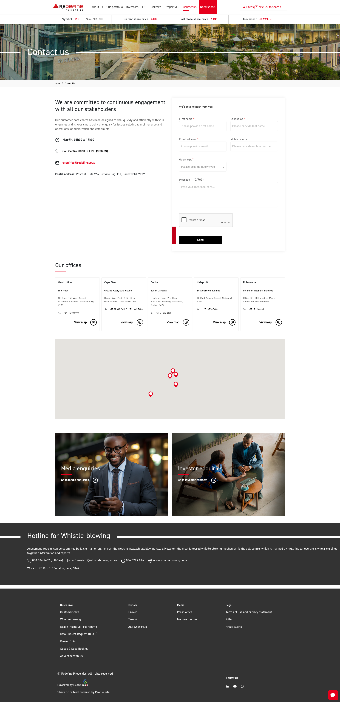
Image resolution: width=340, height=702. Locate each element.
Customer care (69, 612)
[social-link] (227, 686)
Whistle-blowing (70, 619)
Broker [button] (132, 612)
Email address (189, 139)
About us (97, 7)
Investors (132, 7)
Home (57, 83)
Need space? (208, 7)
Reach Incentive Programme (78, 627)
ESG (144, 7)
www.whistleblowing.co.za (170, 560)
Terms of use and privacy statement (249, 612)
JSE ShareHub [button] (137, 627)
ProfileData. (102, 692)
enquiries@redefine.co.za (79, 163)
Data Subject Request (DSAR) (78, 634)
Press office (184, 612)
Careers (156, 7)
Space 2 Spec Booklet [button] (74, 649)
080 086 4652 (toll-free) (47, 560)
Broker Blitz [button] (68, 641)
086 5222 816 (135, 560)
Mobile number (240, 139)
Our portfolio (114, 7)
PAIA (229, 619)
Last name (238, 119)
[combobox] (199, 166)
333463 (102, 151)
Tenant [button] (132, 619)
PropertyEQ (172, 7)
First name (186, 119)
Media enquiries (187, 619)
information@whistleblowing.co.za (94, 560)
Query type (186, 159)
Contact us (190, 7)
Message (191, 180)
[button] (170, 376)
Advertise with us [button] (71, 656)
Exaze (77, 685)
